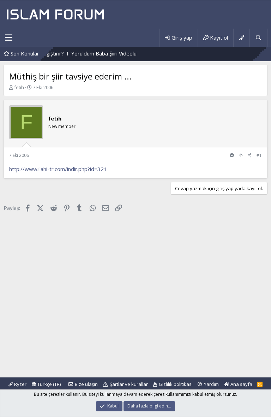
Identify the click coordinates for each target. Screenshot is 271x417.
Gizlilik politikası (176, 384)
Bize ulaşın (86, 384)
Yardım (211, 384)
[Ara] (258, 38)
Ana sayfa (240, 384)
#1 (259, 155)
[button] (8, 38)
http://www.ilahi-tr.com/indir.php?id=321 (58, 168)
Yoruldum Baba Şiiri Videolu (97, 53)
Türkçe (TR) (48, 384)
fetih (19, 87)
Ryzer (19, 384)
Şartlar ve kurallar (129, 384)
